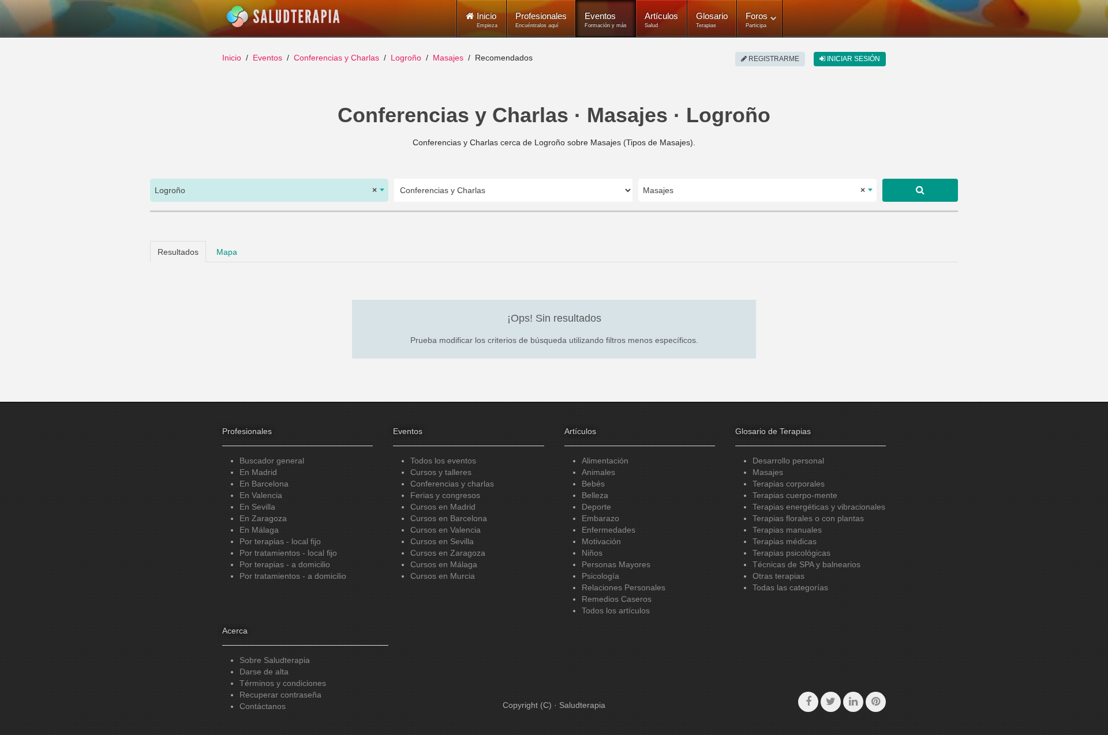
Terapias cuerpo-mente (795, 495)
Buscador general (271, 460)
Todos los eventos (443, 460)
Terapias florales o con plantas (808, 518)
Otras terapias (778, 576)
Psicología (600, 576)
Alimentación (605, 460)
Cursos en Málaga (443, 564)
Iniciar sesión (852, 59)
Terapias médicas (785, 541)
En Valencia (260, 495)
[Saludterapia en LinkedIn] (853, 702)
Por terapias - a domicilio (284, 564)
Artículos (661, 19)
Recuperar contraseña (280, 694)
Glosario (712, 19)
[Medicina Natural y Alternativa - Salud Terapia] (283, 16)
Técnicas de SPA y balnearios (806, 564)
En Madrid (258, 472)
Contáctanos (262, 706)
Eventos (606, 19)
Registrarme (773, 59)
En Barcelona (264, 483)
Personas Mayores (616, 564)
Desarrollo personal (788, 460)
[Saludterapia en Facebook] (808, 702)
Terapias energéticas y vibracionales (819, 506)
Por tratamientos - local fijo (288, 552)
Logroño (406, 57)
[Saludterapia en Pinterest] (876, 702)
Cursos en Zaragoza (447, 552)
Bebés (593, 483)
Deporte (596, 506)
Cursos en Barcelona (448, 518)
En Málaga (259, 529)
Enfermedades (608, 529)
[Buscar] (920, 190)
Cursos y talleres (440, 472)
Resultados (178, 252)
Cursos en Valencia (445, 529)
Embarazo (600, 518)
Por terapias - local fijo (280, 541)
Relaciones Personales (623, 587)
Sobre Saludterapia (274, 660)
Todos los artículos (616, 610)
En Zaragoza (263, 518)
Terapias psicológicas (791, 552)
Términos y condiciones (282, 683)
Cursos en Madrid (443, 506)
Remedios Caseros (617, 599)
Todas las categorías (790, 587)
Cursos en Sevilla (442, 541)
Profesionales (541, 19)
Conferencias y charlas (452, 483)
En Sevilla (257, 506)
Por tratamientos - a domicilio (292, 576)
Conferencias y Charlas (336, 57)
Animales (598, 472)
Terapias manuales (787, 529)
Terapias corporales (789, 483)
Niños (592, 552)
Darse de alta (264, 671)
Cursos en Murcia (442, 576)
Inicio (231, 57)
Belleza (595, 495)
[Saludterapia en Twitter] (831, 702)
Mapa (226, 252)
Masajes (448, 57)
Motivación (601, 541)
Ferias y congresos (445, 495)
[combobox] (269, 190)
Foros (757, 19)
